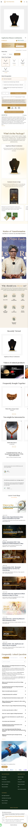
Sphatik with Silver (6, 72)
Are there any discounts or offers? (9, 710)
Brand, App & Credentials (14, 657)
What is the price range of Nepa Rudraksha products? (14, 705)
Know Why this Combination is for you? (13, 111)
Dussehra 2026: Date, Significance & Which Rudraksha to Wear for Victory (13, 594)
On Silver (14, 64)
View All (3, 739)
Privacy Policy (4, 779)
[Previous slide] (13, 414)
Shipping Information (21, 781)
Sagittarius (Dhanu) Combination (12, 356)
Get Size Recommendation (22, 789)
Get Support (5, 766)
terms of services (18, 96)
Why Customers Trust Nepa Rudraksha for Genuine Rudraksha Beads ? (13, 666)
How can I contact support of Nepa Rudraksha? (12, 713)
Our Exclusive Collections (6, 781)
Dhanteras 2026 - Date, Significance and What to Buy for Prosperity (12, 644)
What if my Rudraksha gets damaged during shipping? (12, 735)
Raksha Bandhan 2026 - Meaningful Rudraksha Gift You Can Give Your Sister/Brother (11, 568)
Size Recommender (19, 50)
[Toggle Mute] (4, 238)
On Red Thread (5, 64)
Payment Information (21, 784)
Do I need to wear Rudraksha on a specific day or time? (13, 717)
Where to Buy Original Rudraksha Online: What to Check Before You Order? (12, 517)
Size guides (24, 50)
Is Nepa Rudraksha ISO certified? (9, 694)
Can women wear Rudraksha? (8, 721)
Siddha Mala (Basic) (12, 442)
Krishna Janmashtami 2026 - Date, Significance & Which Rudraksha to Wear (12, 542)
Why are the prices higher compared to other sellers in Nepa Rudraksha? (13, 702)
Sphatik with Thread (23, 64)
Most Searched (6, 657)
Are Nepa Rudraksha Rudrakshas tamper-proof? (13, 697)
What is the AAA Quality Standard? (9, 691)
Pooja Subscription (5, 786)
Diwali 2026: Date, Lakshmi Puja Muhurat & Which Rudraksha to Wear (13, 619)
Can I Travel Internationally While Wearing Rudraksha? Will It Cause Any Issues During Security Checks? (14, 730)
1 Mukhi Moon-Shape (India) (12, 408)
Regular (4, 54)
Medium (10, 54)
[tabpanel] (14, 19)
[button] (2, 258)
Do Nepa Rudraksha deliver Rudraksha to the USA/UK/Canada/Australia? (12, 725)
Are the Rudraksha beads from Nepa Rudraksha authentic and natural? (12, 687)
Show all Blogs (14, 497)
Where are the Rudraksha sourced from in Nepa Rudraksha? (12, 683)
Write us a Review (5, 800)
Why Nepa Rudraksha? (5, 795)
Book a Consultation (5, 784)
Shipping (24, 115)
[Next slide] (15, 414)
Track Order (20, 779)
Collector (17, 54)
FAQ (18, 786)
